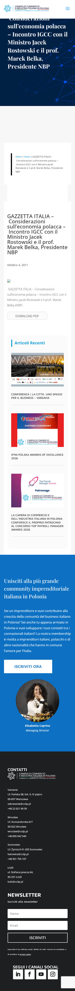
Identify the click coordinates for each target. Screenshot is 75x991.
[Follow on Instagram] (53, 974)
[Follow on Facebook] (30, 974)
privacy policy (25, 954)
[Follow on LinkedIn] (18, 974)
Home (18, 156)
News (27, 156)
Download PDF (27, 316)
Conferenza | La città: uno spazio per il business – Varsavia (36, 395)
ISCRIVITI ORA (28, 666)
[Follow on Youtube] (41, 974)
